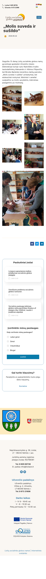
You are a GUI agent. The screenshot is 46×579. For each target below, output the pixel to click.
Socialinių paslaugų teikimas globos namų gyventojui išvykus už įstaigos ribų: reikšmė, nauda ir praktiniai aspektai (22, 309)
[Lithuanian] (41, 4)
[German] (39, 4)
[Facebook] (21, 471)
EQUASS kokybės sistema (23, 536)
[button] (32, 244)
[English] (37, 4)
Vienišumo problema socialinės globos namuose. (20, 291)
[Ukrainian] (37, 7)
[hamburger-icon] (39, 17)
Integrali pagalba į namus (23, 523)
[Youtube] (24, 471)
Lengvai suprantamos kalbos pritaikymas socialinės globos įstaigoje (20, 273)
